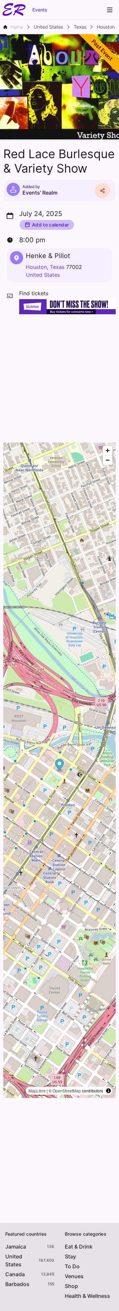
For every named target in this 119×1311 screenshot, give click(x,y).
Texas (57, 267)
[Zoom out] (107, 460)
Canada (15, 1274)
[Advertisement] (59, 377)
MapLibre (37, 1090)
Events (39, 9)
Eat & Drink (79, 1246)
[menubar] (109, 10)
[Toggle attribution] (108, 1091)
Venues (74, 1276)
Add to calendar (50, 224)
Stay (70, 1256)
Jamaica (15, 1246)
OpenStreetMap (67, 1090)
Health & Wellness (87, 1296)
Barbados (17, 1284)
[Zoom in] (107, 450)
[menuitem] (109, 10)
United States (43, 275)
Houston (36, 267)
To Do (72, 1266)
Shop (71, 1286)
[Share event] (102, 191)
